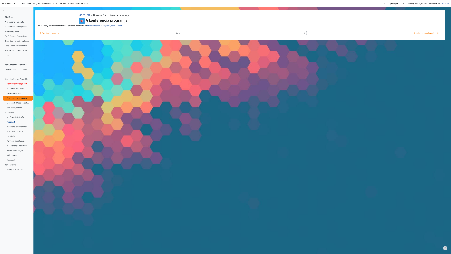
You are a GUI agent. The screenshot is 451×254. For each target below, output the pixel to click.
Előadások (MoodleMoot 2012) (18, 103)
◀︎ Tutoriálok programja (49, 33)
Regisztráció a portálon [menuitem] (78, 3)
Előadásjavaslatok (14, 93)
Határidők (11, 136)
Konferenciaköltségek (16, 141)
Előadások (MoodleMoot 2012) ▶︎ (427, 33)
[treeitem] (17, 96)
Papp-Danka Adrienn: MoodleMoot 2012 (17, 46)
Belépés (445, 3)
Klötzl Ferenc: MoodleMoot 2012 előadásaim (17, 50)
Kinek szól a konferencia (17, 127)
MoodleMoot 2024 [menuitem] (49, 3)
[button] (385, 3)
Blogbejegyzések (12, 31)
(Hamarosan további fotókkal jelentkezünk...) (17, 69)
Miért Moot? (12, 155)
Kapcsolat (11, 160)
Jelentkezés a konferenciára (16, 79)
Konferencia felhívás (15, 117)
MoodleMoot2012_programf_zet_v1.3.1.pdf (104, 26)
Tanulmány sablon (14, 108)
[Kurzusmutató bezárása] (3, 10)
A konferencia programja (17, 98)
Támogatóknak (11, 165)
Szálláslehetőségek (15, 150)
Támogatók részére (15, 169)
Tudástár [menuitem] (62, 3)
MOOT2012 (84, 15)
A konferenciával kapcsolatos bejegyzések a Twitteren (17, 27)
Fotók (7, 55)
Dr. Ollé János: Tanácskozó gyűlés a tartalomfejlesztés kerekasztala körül (17, 36)
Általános (9, 17)
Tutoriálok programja (15, 88)
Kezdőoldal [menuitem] (26, 3)
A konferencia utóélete (14, 22)
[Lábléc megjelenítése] (445, 248)
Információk (10, 112)
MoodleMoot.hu (10, 3)
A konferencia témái (15, 131)
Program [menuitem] (36, 3)
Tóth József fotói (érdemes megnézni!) (17, 65)
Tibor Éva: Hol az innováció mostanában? (17, 41)
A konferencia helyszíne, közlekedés (18, 146)
